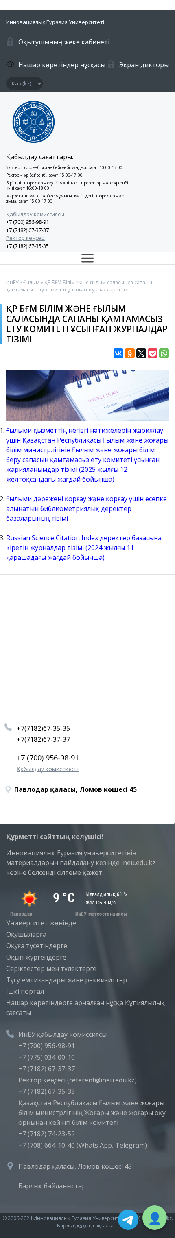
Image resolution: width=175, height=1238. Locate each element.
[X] (141, 353)
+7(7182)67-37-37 (43, 739)
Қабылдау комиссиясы (35, 214)
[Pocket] (153, 353)
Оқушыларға (26, 934)
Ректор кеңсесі (25, 237)
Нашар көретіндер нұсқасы (61, 64)
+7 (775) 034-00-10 (46, 1057)
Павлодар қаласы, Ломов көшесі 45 (75, 1166)
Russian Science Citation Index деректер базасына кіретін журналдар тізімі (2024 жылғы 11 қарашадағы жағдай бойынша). (84, 547)
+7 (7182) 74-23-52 (46, 1133)
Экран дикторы (144, 64)
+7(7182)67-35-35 (43, 728)
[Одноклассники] (130, 353)
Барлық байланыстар (52, 1185)
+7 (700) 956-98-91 (27, 222)
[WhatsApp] (164, 353)
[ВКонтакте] (118, 353)
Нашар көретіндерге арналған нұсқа (64, 1002)
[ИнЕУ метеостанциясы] (67, 913)
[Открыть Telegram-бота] (128, 1220)
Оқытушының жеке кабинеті (63, 41)
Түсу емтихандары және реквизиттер (66, 979)
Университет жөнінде (41, 922)
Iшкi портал (25, 991)
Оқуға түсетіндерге (36, 945)
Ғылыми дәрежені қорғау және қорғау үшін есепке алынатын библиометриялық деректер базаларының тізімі (86, 508)
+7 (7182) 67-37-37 (27, 230)
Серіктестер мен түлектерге (51, 968)
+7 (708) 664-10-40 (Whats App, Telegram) (82, 1145)
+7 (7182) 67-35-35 (27, 246)
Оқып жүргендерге (36, 957)
